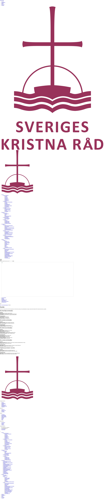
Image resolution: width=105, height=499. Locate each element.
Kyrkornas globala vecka (8, 490)
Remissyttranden (7, 478)
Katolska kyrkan (7, 221)
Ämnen (4, 248)
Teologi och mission (5, 217)
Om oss (3, 194)
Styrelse (6, 202)
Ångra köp (3, 406)
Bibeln (6, 214)
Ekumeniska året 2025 (8, 229)
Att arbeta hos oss (7, 207)
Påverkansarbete (7, 241)
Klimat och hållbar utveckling (9, 233)
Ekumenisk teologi (7, 252)
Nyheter (6, 243)
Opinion (3, 239)
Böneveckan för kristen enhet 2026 (7, 462)
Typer (4, 476)
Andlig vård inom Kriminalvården (9, 483)
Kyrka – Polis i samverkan (8, 234)
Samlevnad (6, 237)
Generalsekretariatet (7, 204)
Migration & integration (8, 256)
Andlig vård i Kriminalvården (9, 225)
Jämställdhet (4, 467)
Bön (5, 215)
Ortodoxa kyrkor (7, 222)
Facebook (3, 423)
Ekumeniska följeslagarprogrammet (9, 228)
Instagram (3, 424)
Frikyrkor (6, 220)
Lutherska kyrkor (7, 458)
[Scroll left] (0, 303)
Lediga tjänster (7, 206)
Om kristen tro (7, 213)
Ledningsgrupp (4, 300)
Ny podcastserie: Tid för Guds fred (9, 481)
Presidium (6, 203)
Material (3, 3)
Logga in (3, 5)
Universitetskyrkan (7, 238)
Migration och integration (6, 469)
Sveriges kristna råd (5, 195)
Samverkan (6, 197)
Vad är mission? (7, 455)
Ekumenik (6, 198)
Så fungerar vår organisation (8, 439)
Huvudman (6, 211)
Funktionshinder (7, 231)
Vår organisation (4, 297)
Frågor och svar (7, 216)
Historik (6, 434)
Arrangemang (3, 2)
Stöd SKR (6, 199)
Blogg (6, 245)
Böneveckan (6, 250)
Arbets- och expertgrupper (8, 205)
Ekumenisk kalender (7, 209)
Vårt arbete (3, 411)
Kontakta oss (3, 422)
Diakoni (6, 227)
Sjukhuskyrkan (5, 472)
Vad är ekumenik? (7, 218)
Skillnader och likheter (8, 223)
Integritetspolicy (7, 200)
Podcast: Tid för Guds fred (8, 247)
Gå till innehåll (2, 0)
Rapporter (6, 244)
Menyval (4, 224)
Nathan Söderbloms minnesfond (9, 236)
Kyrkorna (4, 219)
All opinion (3, 414)
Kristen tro (3, 212)
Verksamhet (4, 445)
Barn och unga (7, 226)
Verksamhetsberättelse (8, 448)
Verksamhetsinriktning (8, 208)
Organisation (5, 201)
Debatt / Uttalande (7, 242)
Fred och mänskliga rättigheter (9, 253)
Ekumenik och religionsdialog (9, 232)
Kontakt (3, 1)
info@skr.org (3, 429)
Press (5, 246)
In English (3, 4)
